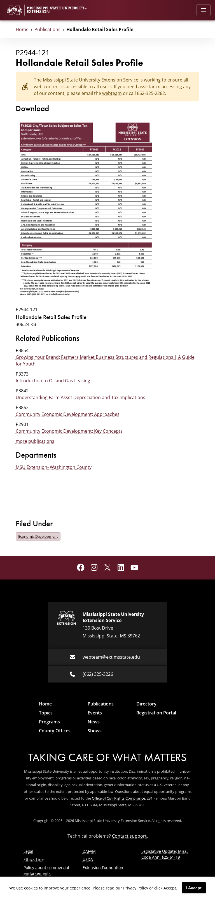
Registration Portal (156, 713)
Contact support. (130, 836)
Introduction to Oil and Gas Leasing (53, 381)
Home (22, 29)
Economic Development (38, 536)
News (94, 722)
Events (95, 713)
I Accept (194, 888)
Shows (95, 731)
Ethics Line (34, 859)
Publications (47, 29)
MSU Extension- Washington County (54, 467)
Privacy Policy (135, 888)
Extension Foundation (103, 867)
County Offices (55, 731)
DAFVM (89, 851)
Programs (49, 722)
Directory (146, 704)
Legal (28, 851)
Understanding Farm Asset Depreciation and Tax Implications (80, 397)
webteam (112, 93)
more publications (35, 441)
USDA (88, 859)
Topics (46, 713)
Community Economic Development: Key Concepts (69, 431)
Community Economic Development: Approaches (68, 414)
